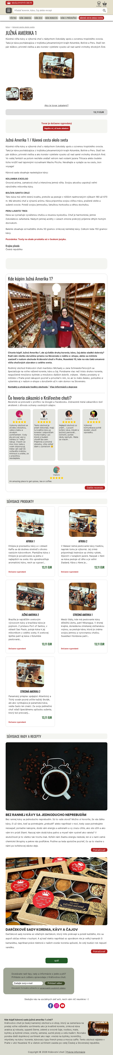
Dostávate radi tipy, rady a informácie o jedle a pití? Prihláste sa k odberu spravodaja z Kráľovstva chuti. (39, 975)
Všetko (13, 17)
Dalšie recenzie (95, 487)
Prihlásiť (98, 6)
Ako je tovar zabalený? (56, 105)
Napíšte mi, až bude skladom (56, 128)
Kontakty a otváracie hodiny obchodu (28, 386)
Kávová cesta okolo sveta (91, 17)
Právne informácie (75, 1052)
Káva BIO (38, 17)
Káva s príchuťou (68, 17)
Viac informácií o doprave (63, 386)
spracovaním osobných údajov (52, 988)
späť (56, 960)
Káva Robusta (51, 17)
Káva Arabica (25, 17)
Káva (8, 27)
